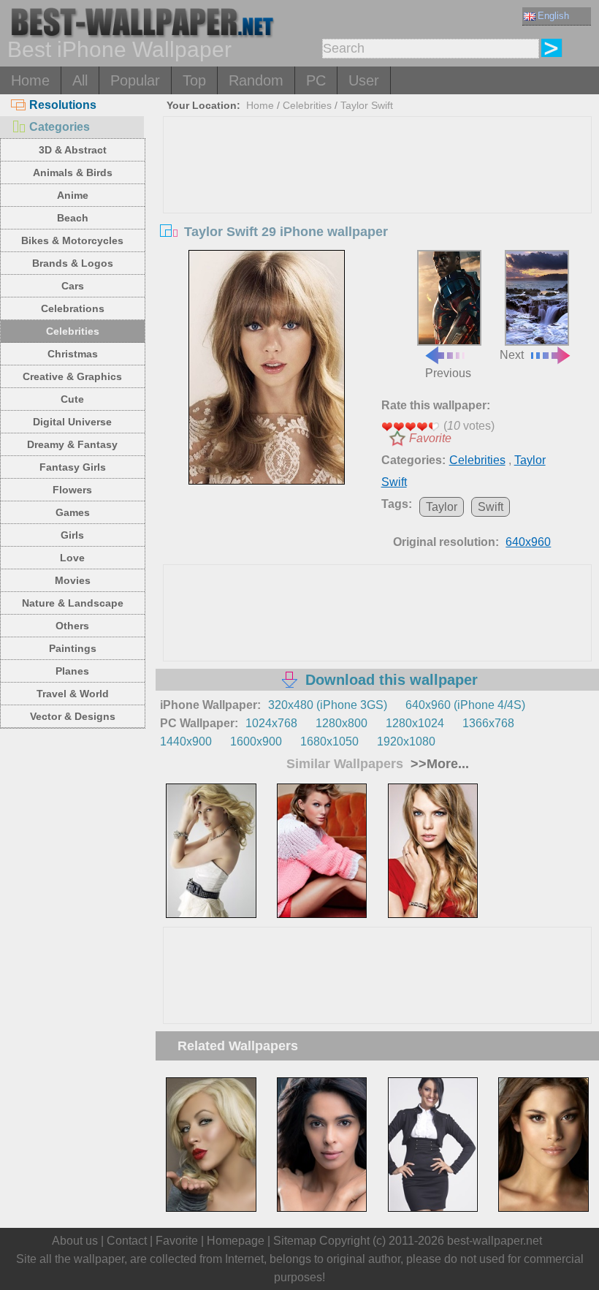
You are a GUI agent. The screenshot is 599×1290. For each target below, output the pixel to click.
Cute (72, 399)
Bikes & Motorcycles (72, 240)
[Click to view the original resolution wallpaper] (266, 367)
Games (73, 512)
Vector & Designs (72, 716)
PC (316, 80)
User (363, 80)
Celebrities (72, 331)
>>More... (438, 763)
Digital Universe (72, 422)
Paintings (72, 648)
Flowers (72, 490)
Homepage (235, 1240)
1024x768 (271, 723)
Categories (59, 127)
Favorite (430, 438)
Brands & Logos (72, 263)
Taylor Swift (366, 105)
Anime (72, 195)
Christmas (72, 354)
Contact (127, 1240)
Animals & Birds (72, 172)
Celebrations (72, 308)
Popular (135, 80)
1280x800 (341, 723)
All (80, 80)
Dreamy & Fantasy (72, 444)
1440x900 (186, 741)
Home (30, 80)
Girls (72, 535)
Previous (448, 373)
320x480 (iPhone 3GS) (327, 705)
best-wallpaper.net (494, 1240)
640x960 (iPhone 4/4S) (465, 705)
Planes (72, 671)
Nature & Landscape (72, 603)
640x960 (528, 542)
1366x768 (488, 723)
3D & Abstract (73, 150)
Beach (72, 218)
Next (512, 354)
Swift (490, 507)
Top (194, 80)
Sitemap (294, 1240)
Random (256, 80)
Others (72, 625)
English (553, 15)
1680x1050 (329, 741)
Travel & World (73, 693)
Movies (73, 580)
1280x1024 (415, 723)
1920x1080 (406, 741)
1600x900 (256, 741)
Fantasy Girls (72, 467)
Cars (72, 286)
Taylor (441, 507)
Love (72, 558)
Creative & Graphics (72, 376)
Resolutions (62, 105)
